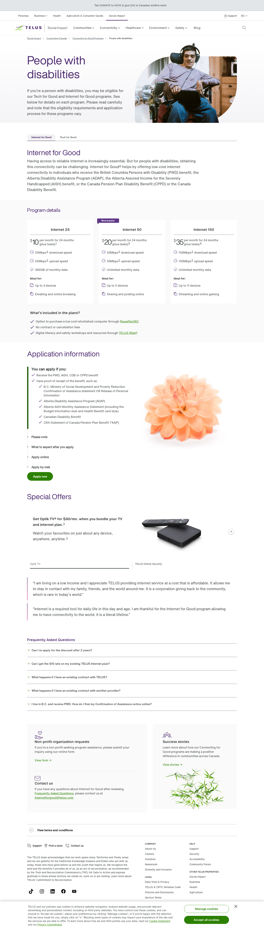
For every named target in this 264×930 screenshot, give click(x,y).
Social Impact (117, 16)
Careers (149, 854)
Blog (197, 28)
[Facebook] (64, 891)
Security (194, 854)
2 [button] (47, 251)
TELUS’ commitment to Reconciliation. (49, 880)
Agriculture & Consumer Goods (84, 16)
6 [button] (67, 538)
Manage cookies (206, 909)
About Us (150, 849)
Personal (23, 16)
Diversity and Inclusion (158, 869)
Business (194, 882)
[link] (197, 28)
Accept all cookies (206, 920)
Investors (150, 859)
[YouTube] (75, 891)
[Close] (236, 906)
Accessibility (197, 859)
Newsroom (151, 864)
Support (194, 849)
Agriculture (196, 892)
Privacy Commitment (50, 924)
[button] (83, 28)
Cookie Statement (159, 920)
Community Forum (200, 864)
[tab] (41, 137)
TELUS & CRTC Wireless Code (163, 887)
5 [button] (64, 524)
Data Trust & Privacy (157, 882)
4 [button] (201, 243)
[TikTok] (32, 891)
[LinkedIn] (54, 891)
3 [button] (129, 243)
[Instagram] (43, 891)
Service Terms (153, 897)
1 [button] (56, 243)
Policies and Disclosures (159, 892)
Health (57, 16)
